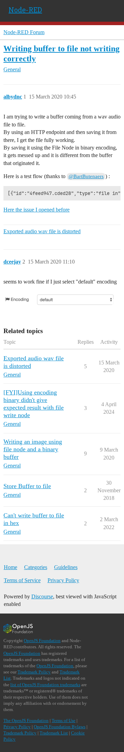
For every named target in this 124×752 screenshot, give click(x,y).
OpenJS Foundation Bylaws (59, 726)
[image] (62, 299)
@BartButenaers (86, 176)
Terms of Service (22, 580)
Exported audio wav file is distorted (42, 231)
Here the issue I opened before (36, 210)
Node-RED (25, 9)
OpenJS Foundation (42, 640)
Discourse (42, 596)
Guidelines (66, 567)
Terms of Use (63, 720)
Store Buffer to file (27, 486)
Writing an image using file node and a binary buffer (32, 449)
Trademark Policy (34, 671)
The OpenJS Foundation (26, 720)
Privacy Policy (63, 580)
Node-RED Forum (23, 32)
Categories (35, 567)
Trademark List (54, 732)
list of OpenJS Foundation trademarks (45, 684)
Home (10, 567)
